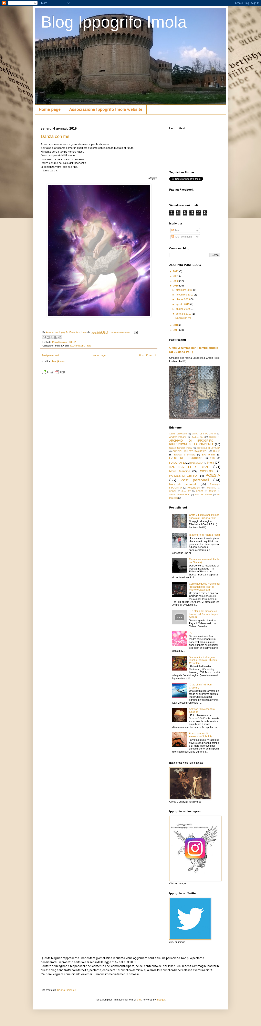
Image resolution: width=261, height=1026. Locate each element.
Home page (50, 109)
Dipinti (216, 451)
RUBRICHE (211, 488)
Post (176, 230)
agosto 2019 (183, 304)
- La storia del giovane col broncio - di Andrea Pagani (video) (204, 614)
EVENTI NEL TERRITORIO (185, 458)
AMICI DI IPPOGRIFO (204, 433)
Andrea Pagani (177, 437)
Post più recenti (50, 355)
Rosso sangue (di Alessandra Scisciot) (200, 735)
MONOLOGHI (207, 471)
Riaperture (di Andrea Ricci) (204, 534)
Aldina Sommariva (178, 434)
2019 (176, 285)
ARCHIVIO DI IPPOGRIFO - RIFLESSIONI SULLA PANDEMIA (194, 442)
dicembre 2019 (184, 290)
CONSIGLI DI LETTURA (208, 448)
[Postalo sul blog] (48, 337)
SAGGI (172, 491)
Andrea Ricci (198, 437)
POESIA (72, 342)
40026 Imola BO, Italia (80, 345)
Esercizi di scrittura (184, 454)
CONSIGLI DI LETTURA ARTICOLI (190, 451)
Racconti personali (182, 484)
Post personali (194, 480)
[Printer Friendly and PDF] (53, 374)
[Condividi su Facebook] (56, 337)
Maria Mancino (59, 342)
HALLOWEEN (196, 463)
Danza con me (55, 136)
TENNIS (212, 491)
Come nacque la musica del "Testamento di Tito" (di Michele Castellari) (204, 586)
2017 (176, 330)
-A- (190, 632)
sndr (139, 999)
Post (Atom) (58, 361)
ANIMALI (213, 437)
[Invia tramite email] (44, 337)
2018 (176, 325)
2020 (176, 281)
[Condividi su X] (52, 337)
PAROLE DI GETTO (183, 475)
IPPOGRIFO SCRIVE (189, 467)
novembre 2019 (185, 294)
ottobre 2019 (183, 299)
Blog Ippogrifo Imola (114, 22)
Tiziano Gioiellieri (66, 990)
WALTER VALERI (203, 494)
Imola (210, 462)
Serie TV (186, 491)
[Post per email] (135, 332)
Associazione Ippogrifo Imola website (105, 109)
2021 (176, 276)
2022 (176, 271)
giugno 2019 (183, 309)
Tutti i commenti (183, 236)
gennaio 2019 (184, 313)
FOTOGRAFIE (177, 462)
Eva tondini (209, 454)
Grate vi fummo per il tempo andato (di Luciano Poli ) (204, 516)
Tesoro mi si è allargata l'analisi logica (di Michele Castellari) (203, 660)
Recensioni (193, 487)
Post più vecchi (147, 355)
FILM (212, 458)
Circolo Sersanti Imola (180, 448)
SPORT (199, 491)
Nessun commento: (121, 332)
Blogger (160, 999)
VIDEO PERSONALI (179, 494)
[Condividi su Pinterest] (60, 337)
